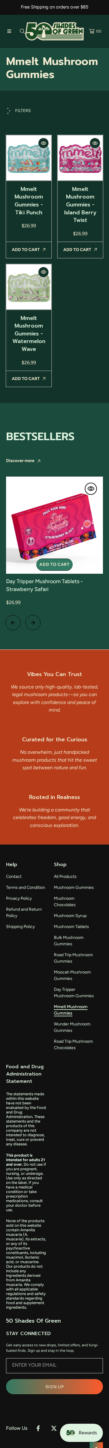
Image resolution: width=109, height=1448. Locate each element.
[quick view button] (43, 143)
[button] (9, 31)
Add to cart (54, 564)
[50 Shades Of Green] (54, 31)
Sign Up (54, 1386)
